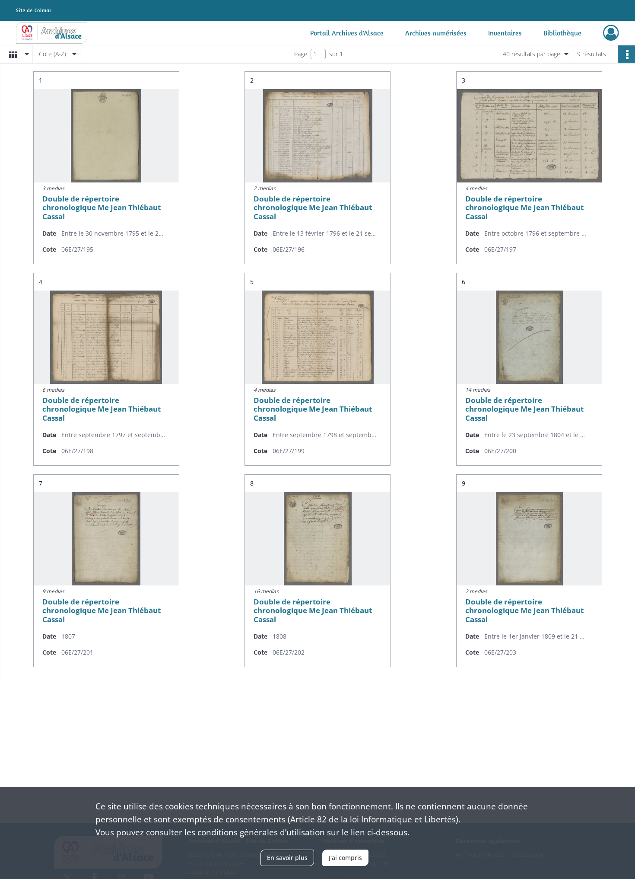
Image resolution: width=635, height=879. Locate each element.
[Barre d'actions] (626, 54)
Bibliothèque (562, 33)
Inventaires (505, 33)
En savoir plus (287, 857)
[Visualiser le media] (106, 135)
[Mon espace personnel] (611, 33)
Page (300, 54)
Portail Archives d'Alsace (347, 33)
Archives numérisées (436, 33)
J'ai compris (345, 857)
